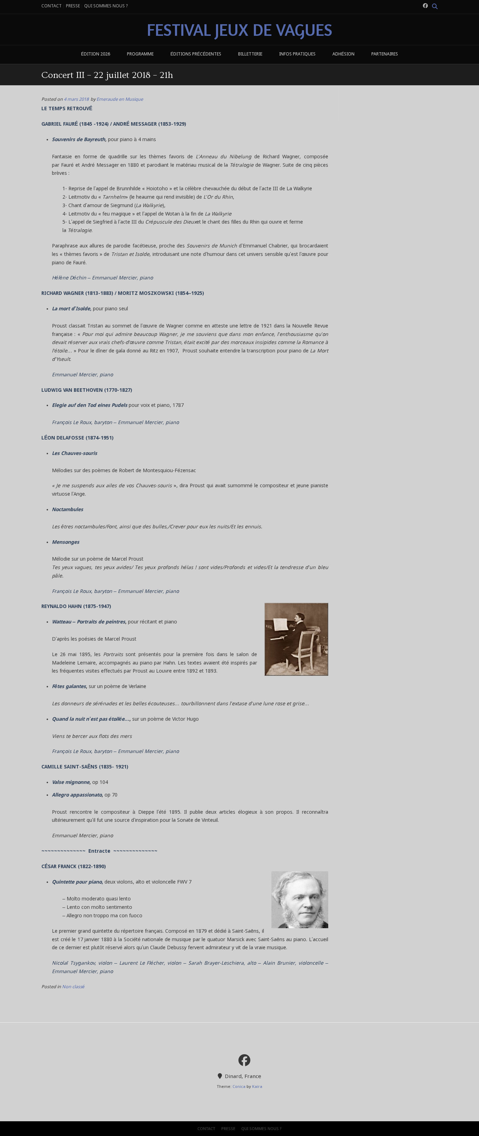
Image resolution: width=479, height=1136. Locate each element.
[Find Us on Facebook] (425, 6)
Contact (51, 6)
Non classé (73, 987)
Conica (238, 1086)
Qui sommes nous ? (106, 6)
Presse (73, 6)
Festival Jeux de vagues (239, 29)
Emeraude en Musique (119, 100)
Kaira (257, 1086)
